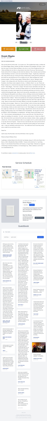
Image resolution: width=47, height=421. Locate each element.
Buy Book (32, 204)
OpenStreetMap (24, 417)
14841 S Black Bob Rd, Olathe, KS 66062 (40, 183)
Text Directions (15, 182)
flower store (32, 153)
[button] (7, 172)
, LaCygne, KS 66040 (18, 179)
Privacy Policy (20, 415)
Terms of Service (26, 415)
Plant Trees (20, 182)
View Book (26, 204)
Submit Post (40, 237)
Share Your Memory (39, 217)
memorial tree (15, 153)
